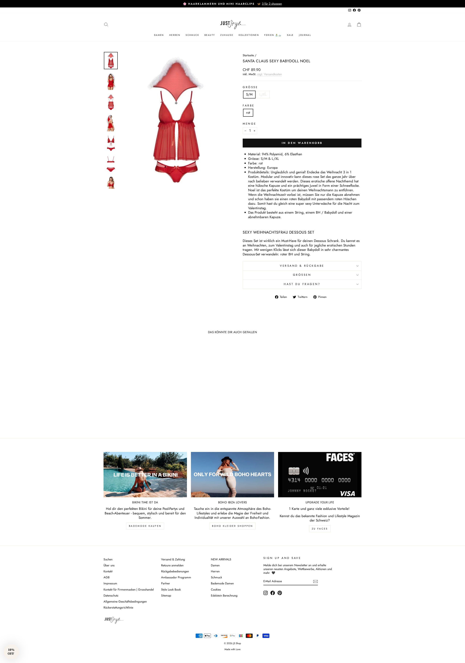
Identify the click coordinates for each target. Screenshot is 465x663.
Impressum (110, 583)
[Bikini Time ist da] (145, 474)
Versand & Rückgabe (302, 266)
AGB (107, 577)
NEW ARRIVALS (221, 559)
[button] (11, 651)
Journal (305, 35)
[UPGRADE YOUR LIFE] (319, 474)
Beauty (210, 35)
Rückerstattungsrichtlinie (118, 607)
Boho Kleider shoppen (232, 526)
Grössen (302, 275)
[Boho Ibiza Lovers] (232, 474)
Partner (165, 583)
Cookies (216, 589)
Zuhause (226, 35)
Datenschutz (111, 595)
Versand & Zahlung (173, 559)
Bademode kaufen (145, 526)
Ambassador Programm (176, 577)
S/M (249, 94)
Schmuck (192, 35)
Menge (249, 124)
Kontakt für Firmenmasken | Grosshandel (129, 589)
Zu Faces (320, 528)
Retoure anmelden (172, 565)
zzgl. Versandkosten (269, 74)
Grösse (250, 87)
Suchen (108, 559)
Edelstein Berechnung (224, 595)
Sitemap (166, 595)
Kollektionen (249, 35)
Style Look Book (171, 589)
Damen (159, 35)
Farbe (248, 106)
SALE (290, 35)
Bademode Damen (222, 583)
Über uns (109, 565)
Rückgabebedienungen (175, 571)
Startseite (248, 55)
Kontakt (108, 571)
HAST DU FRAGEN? (302, 284)
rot (248, 112)
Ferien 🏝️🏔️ (273, 35)
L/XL (263, 94)
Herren (174, 35)
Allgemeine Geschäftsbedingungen (125, 601)
